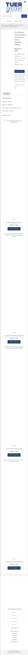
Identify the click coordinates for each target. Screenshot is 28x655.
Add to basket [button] (14, 228)
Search (24, 16)
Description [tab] (6, 93)
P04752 (20, 81)
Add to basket (19, 71)
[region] (14, 590)
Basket (14, 612)
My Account (14, 618)
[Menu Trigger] (25, 2)
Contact (14, 624)
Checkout (8, 21)
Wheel (24, 81)
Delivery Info (14, 621)
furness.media (16, 651)
